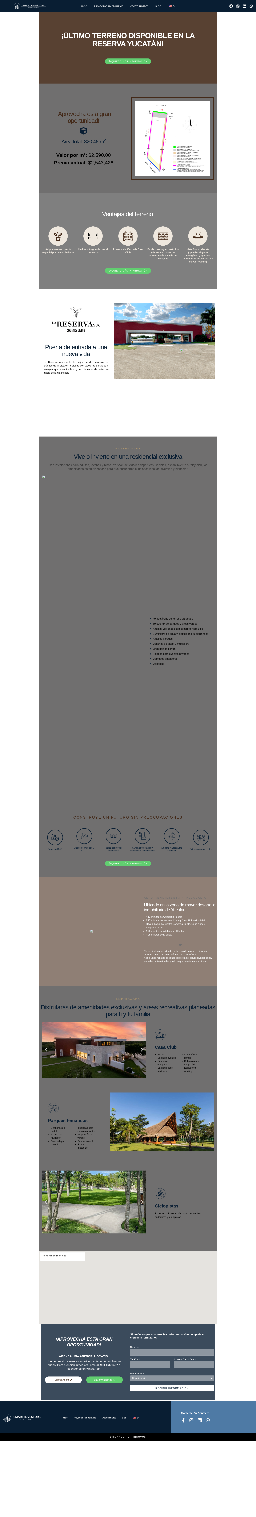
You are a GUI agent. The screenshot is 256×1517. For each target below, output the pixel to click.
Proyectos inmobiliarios (108, 6)
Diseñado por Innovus (128, 1437)
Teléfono (135, 1359)
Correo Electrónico (185, 1359)
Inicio (84, 6)
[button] (46, 1049)
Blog (158, 6)
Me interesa (137, 1373)
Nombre (134, 1347)
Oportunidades (139, 6)
